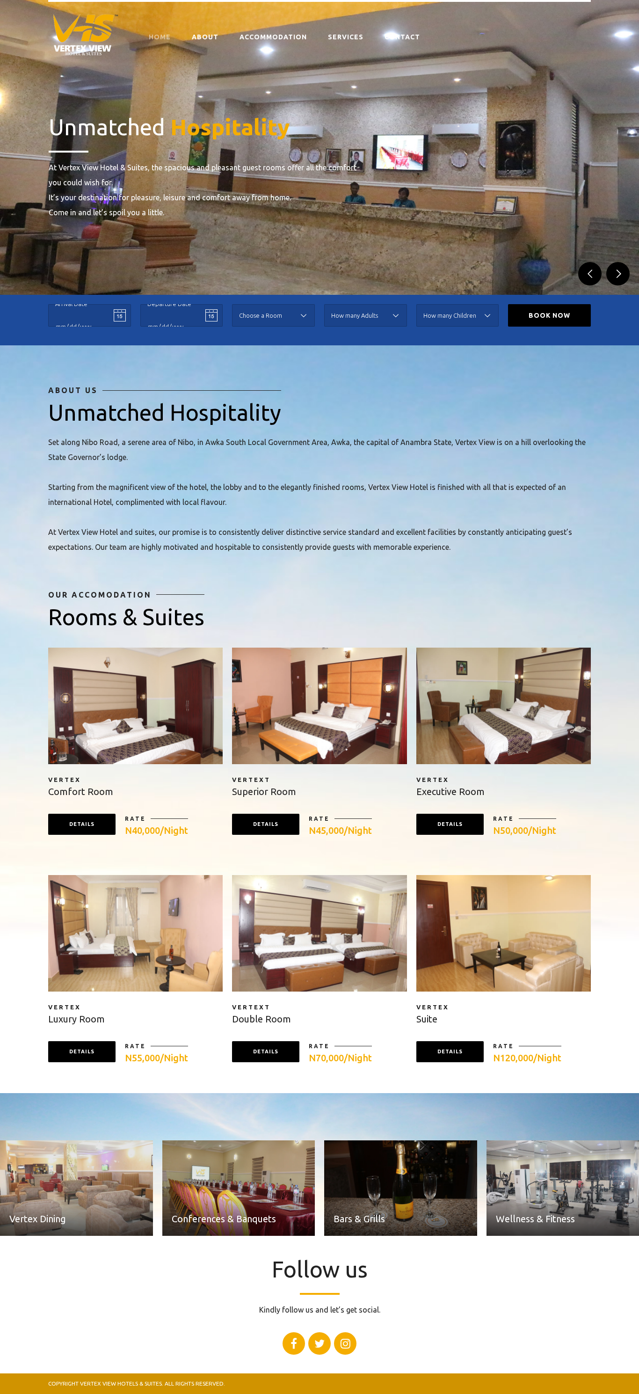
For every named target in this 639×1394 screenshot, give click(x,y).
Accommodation (273, 37)
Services (345, 37)
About (205, 37)
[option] (319, 147)
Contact (402, 37)
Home (160, 37)
